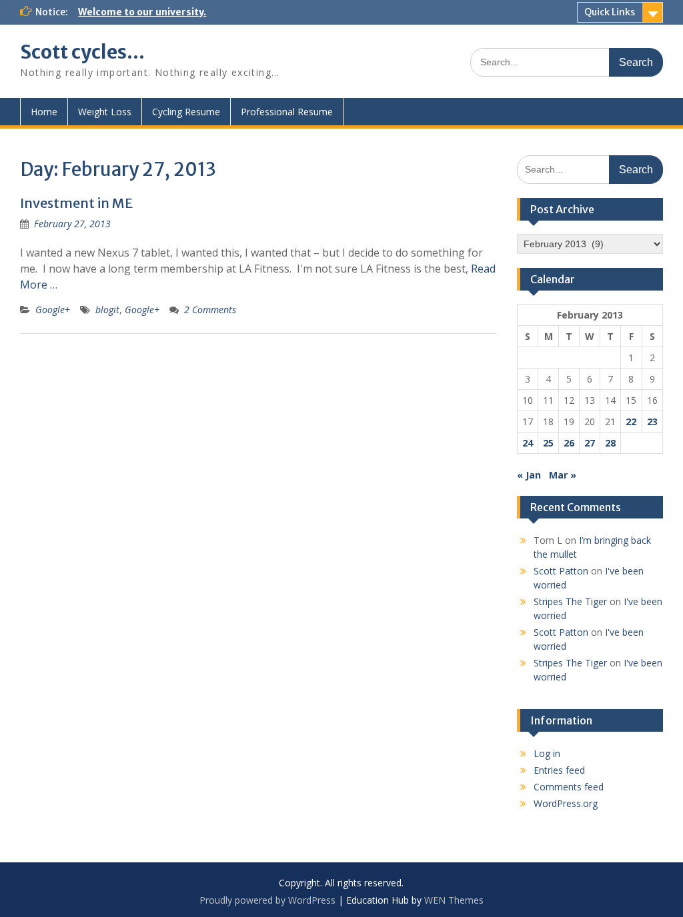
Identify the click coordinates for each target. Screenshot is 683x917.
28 (610, 443)
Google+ (52, 309)
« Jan (529, 474)
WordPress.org (566, 803)
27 (589, 443)
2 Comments (210, 309)
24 (527, 443)
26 (569, 443)
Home (44, 111)
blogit (107, 309)
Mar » (562, 474)
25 (548, 443)
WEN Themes (454, 900)
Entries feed (559, 770)
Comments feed (569, 786)
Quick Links (609, 12)
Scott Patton (561, 570)
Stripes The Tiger (570, 601)
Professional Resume (287, 111)
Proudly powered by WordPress (267, 900)
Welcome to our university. (142, 12)
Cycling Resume (186, 111)
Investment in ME (76, 203)
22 (631, 421)
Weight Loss (104, 111)
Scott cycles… (82, 52)
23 (652, 421)
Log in (547, 753)
